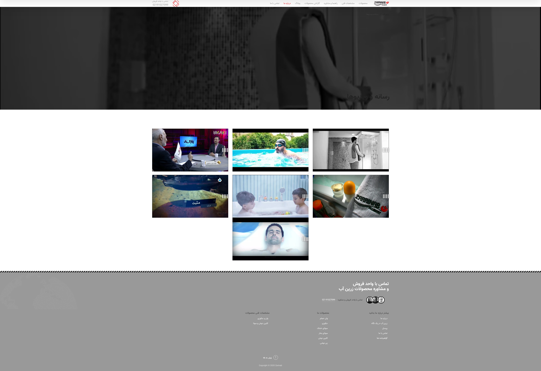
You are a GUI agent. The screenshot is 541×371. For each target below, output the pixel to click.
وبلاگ (297, 3)
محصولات (363, 3)
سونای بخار (323, 333)
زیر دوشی (324, 343)
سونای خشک (322, 328)
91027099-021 (328, 300)
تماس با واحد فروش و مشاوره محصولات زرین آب (364, 286)
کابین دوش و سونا (260, 323)
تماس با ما (274, 3)
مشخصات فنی (348, 3)
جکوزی (325, 323)
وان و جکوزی (263, 318)
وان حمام (324, 318)
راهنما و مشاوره (331, 3)
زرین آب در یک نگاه (379, 323)
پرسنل (384, 328)
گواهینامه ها (382, 338)
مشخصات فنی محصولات (257, 313)
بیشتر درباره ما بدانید (379, 313)
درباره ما (287, 3)
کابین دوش (323, 338)
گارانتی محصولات (312, 3)
